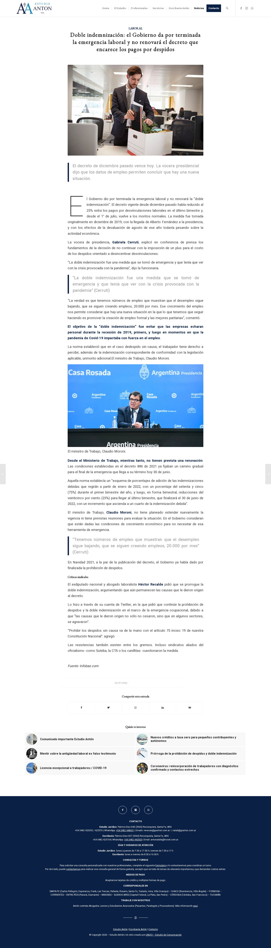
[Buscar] (227, 8)
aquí (195, 906)
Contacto (153, 929)
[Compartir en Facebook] (81, 707)
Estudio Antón (120, 929)
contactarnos (73, 869)
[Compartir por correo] (189, 707)
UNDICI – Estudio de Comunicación (164, 935)
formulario (160, 865)
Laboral (136, 28)
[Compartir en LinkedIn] (162, 707)
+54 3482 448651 (125, 830)
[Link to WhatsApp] (252, 8)
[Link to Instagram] (246, 8)
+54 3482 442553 (133, 839)
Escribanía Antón (138, 929)
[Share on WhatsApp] (135, 707)
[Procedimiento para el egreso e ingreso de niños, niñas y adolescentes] (268, 474)
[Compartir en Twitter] (108, 707)
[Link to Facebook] (241, 8)
